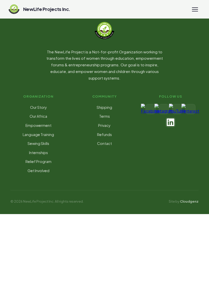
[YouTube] (177, 109)
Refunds (104, 134)
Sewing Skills (38, 143)
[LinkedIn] (170, 122)
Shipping (104, 107)
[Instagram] (164, 109)
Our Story (38, 107)
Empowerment (38, 125)
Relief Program (38, 161)
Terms (104, 116)
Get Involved (38, 170)
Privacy (104, 125)
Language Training (38, 134)
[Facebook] (151, 109)
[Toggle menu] (195, 9)
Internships (38, 152)
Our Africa (38, 116)
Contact (104, 143)
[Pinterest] (190, 109)
